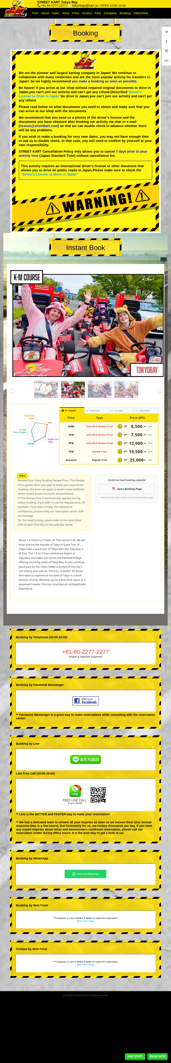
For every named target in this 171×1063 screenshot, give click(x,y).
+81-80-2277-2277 (85, 652)
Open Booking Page (129, 488)
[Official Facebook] (166, 41)
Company (110, 13)
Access (87, 13)
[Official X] (166, 31)
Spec (55, 13)
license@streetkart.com (39, 126)
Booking (125, 13)
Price (75, 13)
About (45, 13)
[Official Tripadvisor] (166, 61)
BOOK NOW (157, 1056)
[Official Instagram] (166, 51)
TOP (35, 13)
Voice (65, 13)
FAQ (98, 13)
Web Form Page (85, 921)
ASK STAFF (135, 1056)
